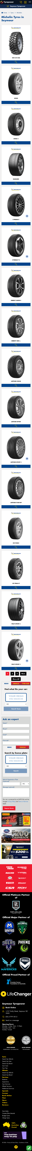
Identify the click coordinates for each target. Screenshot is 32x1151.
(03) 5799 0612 (11, 1017)
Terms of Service (23, 801)
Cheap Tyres (6, 1118)
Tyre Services (6, 1084)
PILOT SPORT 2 (16, 624)
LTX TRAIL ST (16, 583)
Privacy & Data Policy (12, 1142)
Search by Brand (7, 1063)
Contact (5, 1093)
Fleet (4, 1098)
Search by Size (6, 1061)
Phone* (5, 729)
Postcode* (6, 740)
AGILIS (16, 98)
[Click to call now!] (21, 2)
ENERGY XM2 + (16, 341)
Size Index (5, 1111)
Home (5, 13)
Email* (5, 735)
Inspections (5, 1082)
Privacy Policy (11, 801)
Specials (5, 1091)
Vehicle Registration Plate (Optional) (10, 780)
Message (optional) (8, 787)
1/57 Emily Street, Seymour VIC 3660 (17, 1012)
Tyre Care (5, 1066)
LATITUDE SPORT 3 (16, 462)
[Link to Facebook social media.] (16, 1146)
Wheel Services (7, 1086)
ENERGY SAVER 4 (16, 300)
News (4, 1100)
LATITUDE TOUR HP (16, 502)
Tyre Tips (5, 1068)
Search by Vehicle (7, 1059)
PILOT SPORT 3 (16, 664)
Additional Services (8, 1088)
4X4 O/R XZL (16, 58)
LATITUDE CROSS (16, 381)
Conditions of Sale (23, 1142)
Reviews (5, 1105)
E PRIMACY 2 (16, 260)
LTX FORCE (16, 543)
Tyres (4, 1057)
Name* (5, 723)
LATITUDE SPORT (16, 421)
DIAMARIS (16, 179)
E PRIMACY (16, 219)
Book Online (7, 1095)
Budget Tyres (6, 1116)
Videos (4, 1103)
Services (5, 1077)
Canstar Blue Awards (8, 1113)
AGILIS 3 (16, 138)
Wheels (5, 1070)
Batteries (4, 1079)
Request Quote (9, 808)
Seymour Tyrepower (17, 6)
